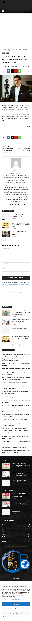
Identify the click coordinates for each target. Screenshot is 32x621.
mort (6, 114)
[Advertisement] (16, 30)
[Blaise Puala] (3, 67)
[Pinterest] (16, 71)
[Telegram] (18, 203)
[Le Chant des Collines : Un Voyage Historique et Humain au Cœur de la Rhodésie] (6, 225)
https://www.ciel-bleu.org (16, 173)
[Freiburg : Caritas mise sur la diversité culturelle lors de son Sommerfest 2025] (6, 234)
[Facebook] (8, 71)
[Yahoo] (25, 203)
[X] (12, 71)
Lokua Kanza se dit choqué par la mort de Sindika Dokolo (24, 148)
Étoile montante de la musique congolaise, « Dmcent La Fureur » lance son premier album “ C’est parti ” (15, 430)
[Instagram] (10, 203)
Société (7, 53)
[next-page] (5, 239)
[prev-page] (3, 239)
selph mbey (4, 424)
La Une (7, 49)
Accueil (3, 49)
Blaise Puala (8, 66)
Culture (3, 235)
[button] (29, 583)
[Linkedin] (13, 203)
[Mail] (15, 203)
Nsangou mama (6, 354)
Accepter (16, 604)
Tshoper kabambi (6, 450)
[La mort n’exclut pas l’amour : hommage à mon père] (6, 217)
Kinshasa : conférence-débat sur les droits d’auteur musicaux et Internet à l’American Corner (21, 312)
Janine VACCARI (6, 363)
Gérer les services (15, 599)
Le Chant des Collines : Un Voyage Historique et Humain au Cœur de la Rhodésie (21, 224)
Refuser (16, 608)
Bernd (3, 373)
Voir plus (15, 345)
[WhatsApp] (19, 71)
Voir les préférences (16, 613)
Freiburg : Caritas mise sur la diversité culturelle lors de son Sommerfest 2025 (19, 233)
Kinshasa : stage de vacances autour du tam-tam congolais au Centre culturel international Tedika (21, 321)
